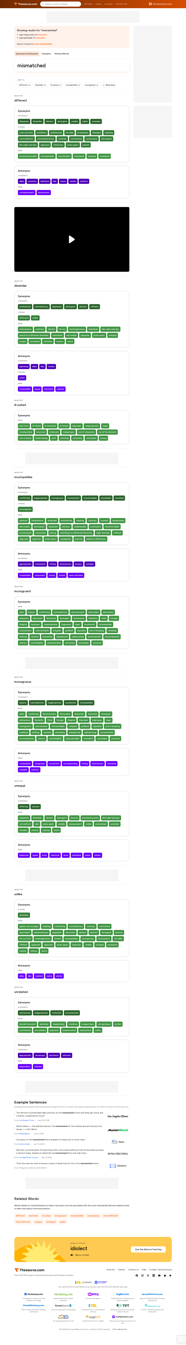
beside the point (27, 1024)
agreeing (23, 366)
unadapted (65, 539)
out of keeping (97, 630)
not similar (71, 335)
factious (66, 526)
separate (76, 945)
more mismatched (43, 44)
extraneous (78, 618)
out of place (25, 438)
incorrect (40, 432)
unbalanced (62, 636)
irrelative (73, 1024)
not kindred (25, 1030)
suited (62, 575)
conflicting (24, 498)
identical (45, 181)
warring (78, 539)
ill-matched (50, 426)
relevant (67, 1055)
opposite (85, 335)
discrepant (106, 139)
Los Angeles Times (26, 1120)
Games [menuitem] (98, 4)
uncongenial (25, 509)
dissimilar (37, 121)
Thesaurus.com (25, 4)
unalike (74, 121)
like (54, 181)
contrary (62, 139)
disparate (24, 121)
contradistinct (26, 139)
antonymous (25, 329)
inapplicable (59, 1024)
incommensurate (90, 818)
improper (76, 426)
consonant (40, 575)
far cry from (25, 938)
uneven (23, 643)
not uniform (25, 824)
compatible (25, 389)
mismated (79, 156)
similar (73, 181)
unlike (85, 121)
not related (40, 1030)
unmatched (100, 824)
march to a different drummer (34, 335)
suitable (90, 564)
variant (85, 145)
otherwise (58, 145)
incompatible (25, 432)
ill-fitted (36, 426)
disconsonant (77, 612)
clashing (109, 132)
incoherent (95, 526)
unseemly (77, 438)
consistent (40, 564)
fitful (103, 618)
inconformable (112, 526)
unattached (85, 1030)
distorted (51, 618)
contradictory (41, 306)
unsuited (119, 498)
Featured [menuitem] (88, 4)
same (63, 181)
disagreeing (118, 520)
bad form (23, 426)
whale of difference (96, 539)
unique (22, 341)
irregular (57, 630)
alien (21, 612)
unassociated (69, 1030)
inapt (105, 426)
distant (51, 329)
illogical (23, 624)
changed (96, 132)
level (65, 855)
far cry (62, 329)
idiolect (78, 1248)
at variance (82, 132)
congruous (40, 763)
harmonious (43, 192)
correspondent (26, 192)
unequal (92, 156)
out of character (86, 432)
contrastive (91, 139)
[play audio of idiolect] (72, 1255)
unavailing (47, 636)
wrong (103, 438)
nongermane (88, 1024)
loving (52, 575)
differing (23, 806)
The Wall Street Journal (28, 1157)
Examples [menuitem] (46, 53)
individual (93, 329)
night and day (102, 533)
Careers (121, 1269)
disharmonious (41, 932)
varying (46, 830)
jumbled (69, 630)
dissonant (37, 618)
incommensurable (28, 156)
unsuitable (91, 438)
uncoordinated (112, 636)
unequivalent (75, 824)
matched (48, 389)
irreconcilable (90, 498)
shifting (23, 636)
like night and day (27, 145)
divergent (62, 121)
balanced (23, 855)
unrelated (104, 156)
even (44, 855)
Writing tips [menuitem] (121, 4)
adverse (23, 520)
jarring (53, 533)
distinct (49, 121)
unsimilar (96, 121)
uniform (84, 181)
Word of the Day (78, 1243)
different (23, 318)
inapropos (66, 624)
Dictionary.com (160, 4)
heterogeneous (76, 329)
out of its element (107, 432)
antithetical (56, 132)
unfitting (64, 438)
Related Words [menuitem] (61, 53)
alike (21, 181)
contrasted (104, 926)
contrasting (76, 139)
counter (104, 520)
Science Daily (24, 1144)
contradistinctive (45, 139)
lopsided (81, 630)
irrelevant (54, 432)
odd (37, 824)
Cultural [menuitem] (108, 4)
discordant (24, 526)
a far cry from (26, 132)
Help (144, 1269)
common (32, 181)
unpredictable (54, 643)
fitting (53, 564)
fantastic (92, 618)
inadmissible (80, 526)
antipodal (52, 520)
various (59, 341)
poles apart (72, 145)
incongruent (25, 726)
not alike (118, 938)
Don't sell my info (120, 1329)
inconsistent (64, 156)
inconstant (40, 533)
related (60, 389)
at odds (69, 132)
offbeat (94, 306)
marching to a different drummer (76, 533)
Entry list (111, 1269)
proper (78, 564)
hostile (57, 938)
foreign (113, 618)
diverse (83, 306)
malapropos (68, 432)
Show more (110, 85)
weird (70, 341)
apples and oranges (28, 926)
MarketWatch (24, 1134)
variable (23, 830)
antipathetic (37, 520)
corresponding (70, 763)
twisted (34, 636)
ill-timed (64, 426)
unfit (54, 438)
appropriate (25, 564)
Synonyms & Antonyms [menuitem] (27, 53)
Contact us (133, 1269)
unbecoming (41, 438)
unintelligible (37, 643)
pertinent (53, 1055)
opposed (45, 145)
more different (110, 1216)
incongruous (57, 498)
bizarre (31, 612)
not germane (104, 1024)
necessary (40, 1055)
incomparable (47, 156)
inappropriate (92, 426)
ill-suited (46, 1216)
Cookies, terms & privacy (160, 1269)
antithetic (41, 132)
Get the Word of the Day (148, 1249)
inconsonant (25, 533)
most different (23, 1222)
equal (37, 389)
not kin (118, 1024)
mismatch (42, 35)
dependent (24, 1066)
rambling (112, 630)
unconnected (94, 636)
